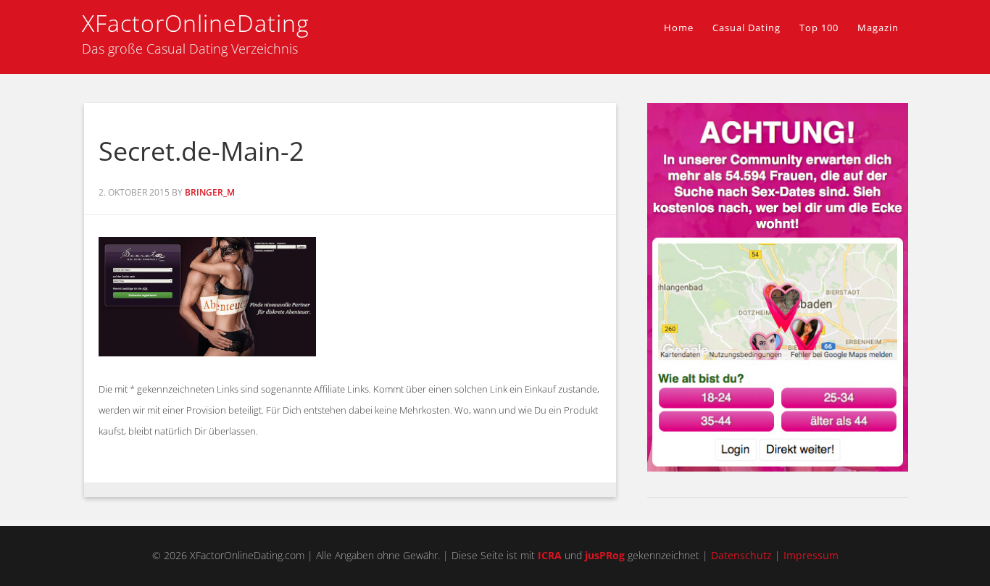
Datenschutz (741, 555)
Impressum (811, 555)
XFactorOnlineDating (195, 22)
